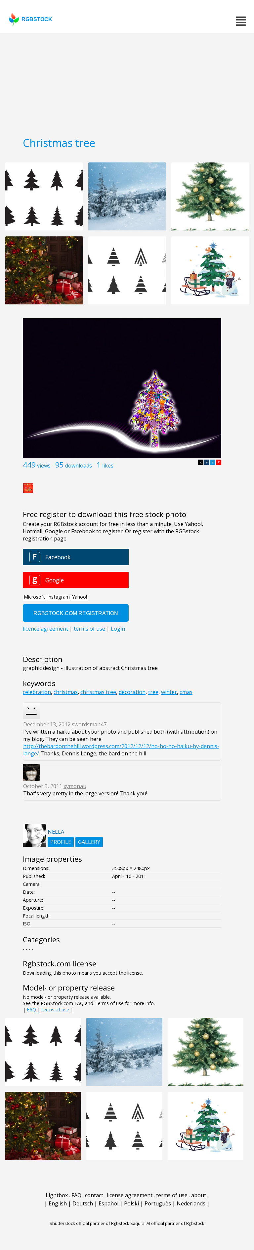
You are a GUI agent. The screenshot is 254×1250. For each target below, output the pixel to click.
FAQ (31, 1009)
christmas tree (98, 692)
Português (158, 1203)
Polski (131, 1203)
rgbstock (36, 19)
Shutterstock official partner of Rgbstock (89, 1223)
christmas (66, 692)
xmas (186, 692)
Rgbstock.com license (59, 963)
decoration (132, 692)
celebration (37, 692)
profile (60, 842)
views (44, 465)
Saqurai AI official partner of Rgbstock (167, 1223)
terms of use (55, 1009)
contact (94, 1195)
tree (153, 692)
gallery (89, 842)
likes (107, 465)
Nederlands (191, 1203)
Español (108, 1203)
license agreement (129, 1195)
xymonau (75, 786)
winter (169, 692)
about (198, 1195)
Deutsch (82, 1203)
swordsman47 (89, 724)
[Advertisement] (127, 82)
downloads (78, 465)
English (58, 1203)
